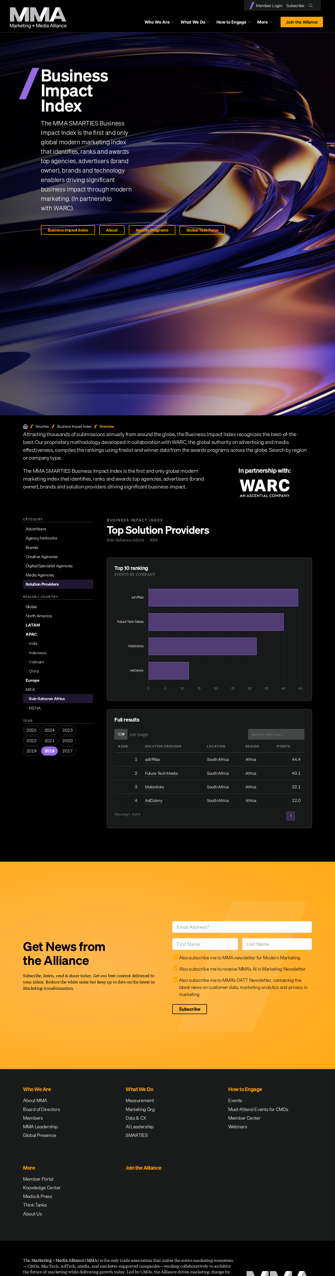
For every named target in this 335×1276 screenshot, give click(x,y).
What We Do (193, 22)
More (267, 23)
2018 (49, 750)
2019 (31, 750)
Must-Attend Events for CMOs (258, 1109)
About (112, 230)
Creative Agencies (42, 556)
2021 (49, 740)
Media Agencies (40, 574)
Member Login (269, 5)
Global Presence (39, 1135)
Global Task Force (202, 230)
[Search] (312, 5)
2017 (67, 750)
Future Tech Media (161, 773)
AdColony (153, 800)
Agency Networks (41, 538)
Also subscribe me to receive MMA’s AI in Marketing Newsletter (242, 969)
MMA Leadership (40, 1126)
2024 (49, 730)
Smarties (42, 426)
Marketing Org (140, 1109)
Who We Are (157, 22)
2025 (31, 730)
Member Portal (38, 1179)
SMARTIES (137, 1135)
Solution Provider (163, 746)
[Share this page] (309, 142)
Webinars (237, 1126)
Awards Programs (152, 230)
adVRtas (152, 759)
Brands (32, 547)
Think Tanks (35, 1205)
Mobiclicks (154, 786)
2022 (31, 740)
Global (31, 606)
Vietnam (36, 661)
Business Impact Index (68, 230)
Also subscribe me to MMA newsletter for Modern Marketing (239, 957)
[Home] (25, 426)
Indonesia (37, 652)
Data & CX (136, 1118)
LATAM (33, 625)
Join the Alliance (302, 22)
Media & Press (37, 1196)
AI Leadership (140, 1126)
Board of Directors (41, 1109)
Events (235, 1100)
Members (33, 1118)
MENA (35, 707)
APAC (31, 634)
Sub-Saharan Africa (47, 698)
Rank (123, 746)
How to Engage (231, 22)
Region (252, 746)
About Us (32, 1214)
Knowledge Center (42, 1187)
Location (216, 746)
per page (139, 734)
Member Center (244, 1118)
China (34, 671)
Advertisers (36, 528)
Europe (33, 680)
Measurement (140, 1100)
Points (283, 746)
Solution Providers (42, 584)
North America (39, 615)
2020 (67, 740)
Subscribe (295, 5)
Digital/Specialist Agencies (49, 565)
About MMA (35, 1100)
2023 (67, 730)
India (33, 643)
